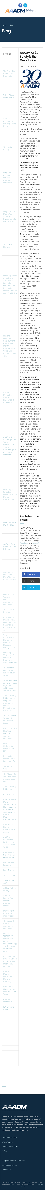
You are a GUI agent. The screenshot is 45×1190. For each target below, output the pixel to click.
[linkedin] (25, 5)
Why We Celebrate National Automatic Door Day (7, 178)
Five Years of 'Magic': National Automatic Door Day (8, 599)
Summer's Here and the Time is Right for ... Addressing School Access (10, 685)
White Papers (7, 1142)
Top (43, 1188)
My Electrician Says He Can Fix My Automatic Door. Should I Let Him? (10, 961)
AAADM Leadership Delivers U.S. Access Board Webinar (9, 842)
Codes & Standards (10, 1147)
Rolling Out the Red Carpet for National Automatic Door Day (10, 733)
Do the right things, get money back (8, 913)
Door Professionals (9, 1138)
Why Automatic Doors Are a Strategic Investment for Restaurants (10, 216)
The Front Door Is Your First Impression (10, 73)
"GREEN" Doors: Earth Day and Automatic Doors (8, 901)
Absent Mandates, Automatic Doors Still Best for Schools (10, 397)
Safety (4, 1151)
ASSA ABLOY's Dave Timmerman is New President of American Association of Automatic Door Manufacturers (9, 809)
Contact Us (6, 1170)
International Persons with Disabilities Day (9, 758)
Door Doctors (9, 870)
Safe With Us (9, 875)
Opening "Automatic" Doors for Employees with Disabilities (10, 658)
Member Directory (9, 1165)
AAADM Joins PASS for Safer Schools (9, 546)
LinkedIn (36, 543)
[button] (31, 574)
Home (4, 25)
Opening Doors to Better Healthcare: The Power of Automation (10, 494)
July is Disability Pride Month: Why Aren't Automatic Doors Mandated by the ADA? (9, 703)
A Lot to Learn (9, 794)
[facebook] (20, 5)
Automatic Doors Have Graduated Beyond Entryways (8, 976)
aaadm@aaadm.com (25, 1184)
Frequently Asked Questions (13, 1161)
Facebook (24, 543)
